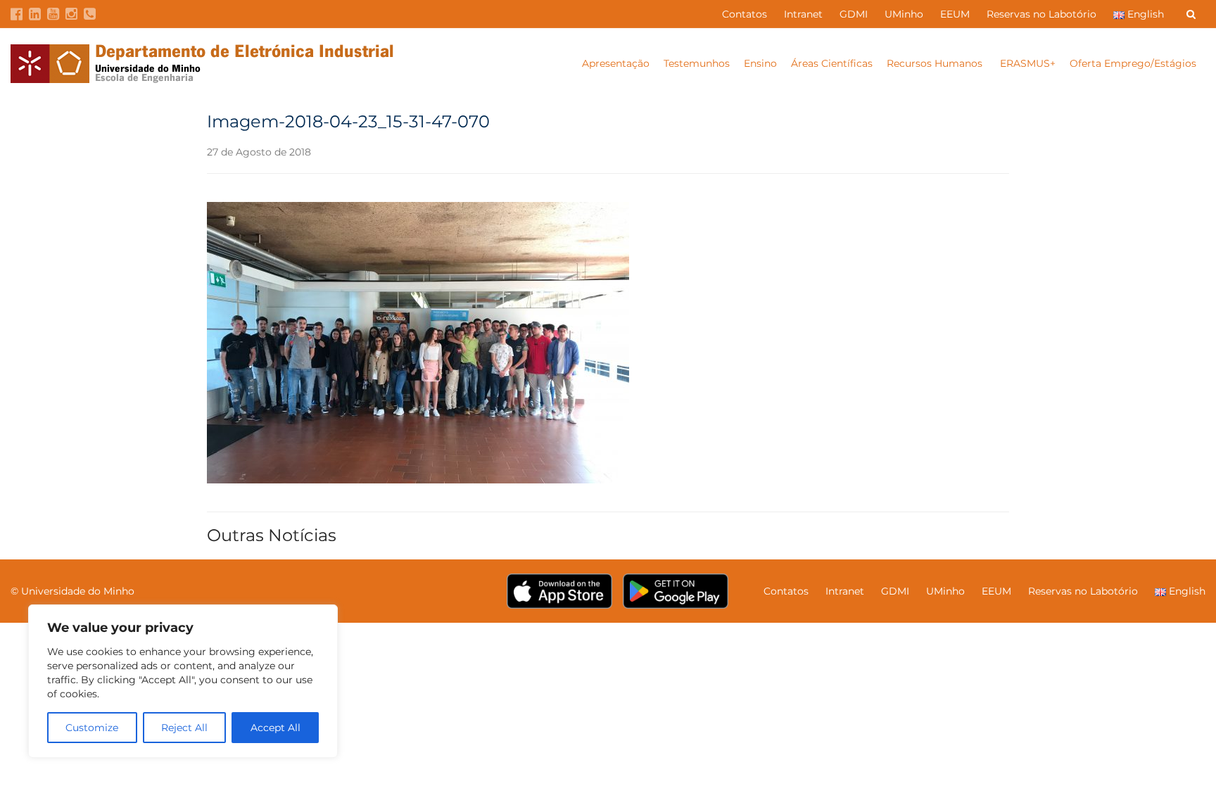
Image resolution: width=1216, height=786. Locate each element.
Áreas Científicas (832, 63)
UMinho (904, 14)
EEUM (955, 14)
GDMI (854, 14)
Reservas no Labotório (1041, 14)
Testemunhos (697, 63)
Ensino (760, 63)
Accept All (275, 727)
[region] (183, 681)
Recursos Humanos (936, 63)
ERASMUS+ (1028, 63)
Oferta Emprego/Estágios (1134, 63)
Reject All (184, 727)
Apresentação (616, 63)
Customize (91, 727)
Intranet (803, 14)
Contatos (744, 14)
